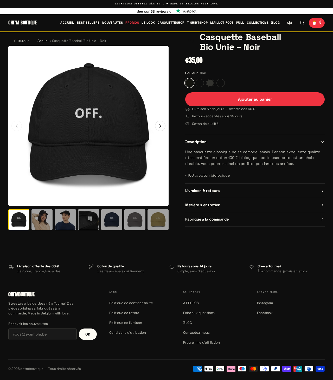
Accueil (67, 23)
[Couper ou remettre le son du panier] (289, 23)
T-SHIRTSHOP (197, 23)
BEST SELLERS (88, 23)
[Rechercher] (302, 23)
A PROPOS (191, 303)
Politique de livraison (125, 322)
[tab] (18, 219)
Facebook (265, 313)
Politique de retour (124, 313)
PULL (240, 23)
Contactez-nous (196, 332)
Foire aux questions (199, 313)
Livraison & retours (202, 190)
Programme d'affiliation (201, 342)
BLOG (275, 23)
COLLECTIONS (257, 23)
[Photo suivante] (160, 126)
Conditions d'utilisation (127, 332)
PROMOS (132, 23)
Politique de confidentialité (131, 303)
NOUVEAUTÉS (112, 23)
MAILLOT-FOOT (222, 23)
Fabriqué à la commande (207, 219)
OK (87, 334)
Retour (23, 41)
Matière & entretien (202, 205)
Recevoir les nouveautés (28, 323)
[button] (191, 42)
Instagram (265, 303)
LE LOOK (148, 23)
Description (196, 141)
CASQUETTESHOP (171, 23)
